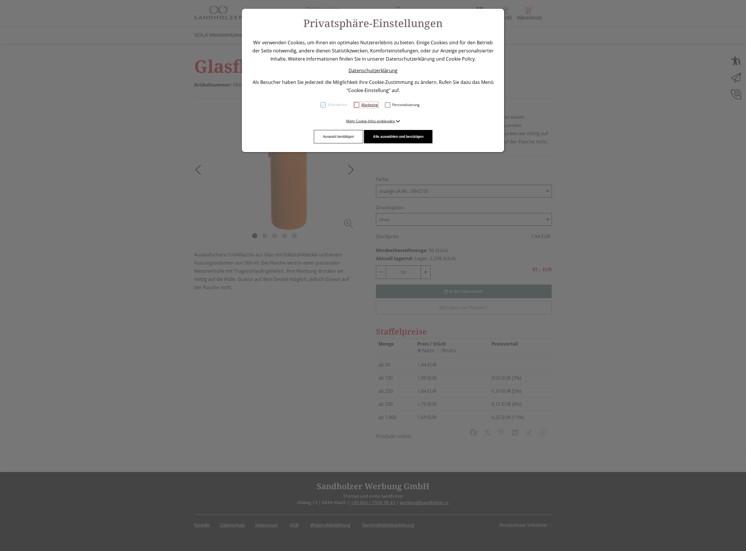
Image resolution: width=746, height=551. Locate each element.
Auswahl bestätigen (338, 137)
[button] (373, 121)
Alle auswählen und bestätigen (398, 137)
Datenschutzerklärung (373, 70)
